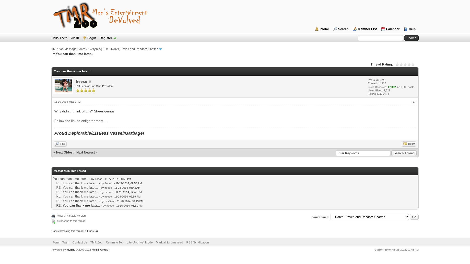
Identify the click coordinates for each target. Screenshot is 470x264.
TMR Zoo (96, 242)
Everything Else (98, 49)
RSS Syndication (197, 242)
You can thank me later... (71, 179)
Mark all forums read (169, 242)
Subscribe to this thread (71, 221)
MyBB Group (100, 249)
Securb (109, 183)
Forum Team (61, 242)
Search (343, 29)
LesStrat (110, 201)
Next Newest (85, 152)
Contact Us (79, 242)
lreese (81, 81)
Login (91, 38)
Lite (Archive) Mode (140, 242)
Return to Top (115, 242)
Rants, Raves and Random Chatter (134, 49)
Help (412, 29)
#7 (414, 101)
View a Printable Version (71, 215)
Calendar (393, 29)
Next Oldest (64, 152)
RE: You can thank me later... (77, 183)
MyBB (70, 249)
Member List (367, 29)
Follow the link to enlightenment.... (80, 121)
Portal (324, 29)
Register (106, 38)
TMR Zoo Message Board (68, 49)
